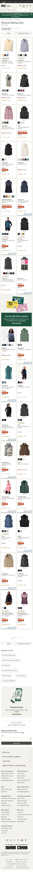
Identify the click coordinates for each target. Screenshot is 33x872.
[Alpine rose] (21, 234)
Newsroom (20, 817)
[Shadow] (3, 345)
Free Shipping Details (23, 791)
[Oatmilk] (12, 345)
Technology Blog (22, 819)
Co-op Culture (5, 814)
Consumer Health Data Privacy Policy (16, 863)
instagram (7, 840)
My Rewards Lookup (7, 776)
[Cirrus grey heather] (9, 273)
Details (22, 732)
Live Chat (3, 833)
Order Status (20, 773)
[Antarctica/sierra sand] (11, 196)
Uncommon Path (22, 803)
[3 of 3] (9, 157)
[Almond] (21, 531)
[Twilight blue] (3, 234)
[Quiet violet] (3, 123)
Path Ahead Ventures (23, 805)
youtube (22, 840)
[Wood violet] (21, 91)
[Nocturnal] (13, 273)
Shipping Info (21, 782)
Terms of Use (9, 859)
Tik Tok (11, 840)
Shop (8, 6)
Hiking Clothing (9, 19)
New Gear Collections (7, 800)
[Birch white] (23, 55)
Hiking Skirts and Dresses (10, 670)
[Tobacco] (5, 55)
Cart (27, 5)
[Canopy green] (5, 123)
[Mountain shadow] (5, 531)
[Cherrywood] (23, 91)
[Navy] (19, 382)
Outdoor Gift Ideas (6, 789)
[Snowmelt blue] (28, 160)
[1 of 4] (7, 52)
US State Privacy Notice (21, 861)
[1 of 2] (8, 231)
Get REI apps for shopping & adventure (16, 844)
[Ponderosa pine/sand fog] (13, 196)
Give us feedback (13, 725)
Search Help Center (6, 828)
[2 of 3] (8, 157)
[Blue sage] (5, 91)
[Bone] (21, 123)
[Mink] (7, 234)
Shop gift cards (16, 323)
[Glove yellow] (3, 55)
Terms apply (22, 320)
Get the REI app (16, 714)
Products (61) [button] (6, 28)
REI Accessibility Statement (22, 868)
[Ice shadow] (3, 608)
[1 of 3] (7, 157)
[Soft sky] (23, 123)
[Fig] (19, 608)
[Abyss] (3, 531)
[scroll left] (2, 196)
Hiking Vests (17, 19)
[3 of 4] (24, 52)
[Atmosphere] (7, 531)
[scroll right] (15, 196)
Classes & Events (22, 800)
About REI (20, 812)
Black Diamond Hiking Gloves (11, 660)
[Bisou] (23, 382)
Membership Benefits (7, 780)
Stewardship (20, 821)
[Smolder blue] (26, 55)
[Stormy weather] (19, 420)
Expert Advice (15, 28)
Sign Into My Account (7, 773)
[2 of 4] (8, 52)
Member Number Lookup (8, 798)
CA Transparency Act (21, 866)
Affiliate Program (6, 819)
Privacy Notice (9, 861)
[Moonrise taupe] (23, 160)
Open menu (30, 5)
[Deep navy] (3, 420)
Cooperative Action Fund (24, 814)
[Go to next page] (21, 637)
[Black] (21, 55)
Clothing (3, 19)
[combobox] (16, 10)
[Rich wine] (4, 273)
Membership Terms (8, 868)
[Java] (19, 459)
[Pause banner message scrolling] (31, 14)
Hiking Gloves (7, 675)
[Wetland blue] (3, 382)
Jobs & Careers (5, 812)
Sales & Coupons (22, 789)
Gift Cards (4, 791)
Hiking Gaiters (22, 675)
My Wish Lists (5, 778)
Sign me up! (16, 743)
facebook (14, 840)
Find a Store (4, 830)
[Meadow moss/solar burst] (6, 196)
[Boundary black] (21, 420)
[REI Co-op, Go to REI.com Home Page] (3, 5)
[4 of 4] (9, 52)
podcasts (26, 840)
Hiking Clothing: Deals (9, 655)
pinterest (18, 840)
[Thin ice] (21, 160)
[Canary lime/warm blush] (9, 196)
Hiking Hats (7, 665)
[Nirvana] (10, 345)
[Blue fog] (7, 345)
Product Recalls (10, 866)
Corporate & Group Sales (8, 821)
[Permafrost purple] (19, 55)
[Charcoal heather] (6, 273)
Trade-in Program (6, 805)
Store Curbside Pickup (23, 780)
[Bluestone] (7, 55)
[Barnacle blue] (5, 382)
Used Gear (4, 803)
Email (2, 735)
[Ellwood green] (19, 345)
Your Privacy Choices (22, 859)
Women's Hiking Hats (9, 680)
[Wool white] (3, 91)
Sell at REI (4, 817)
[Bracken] (23, 234)
